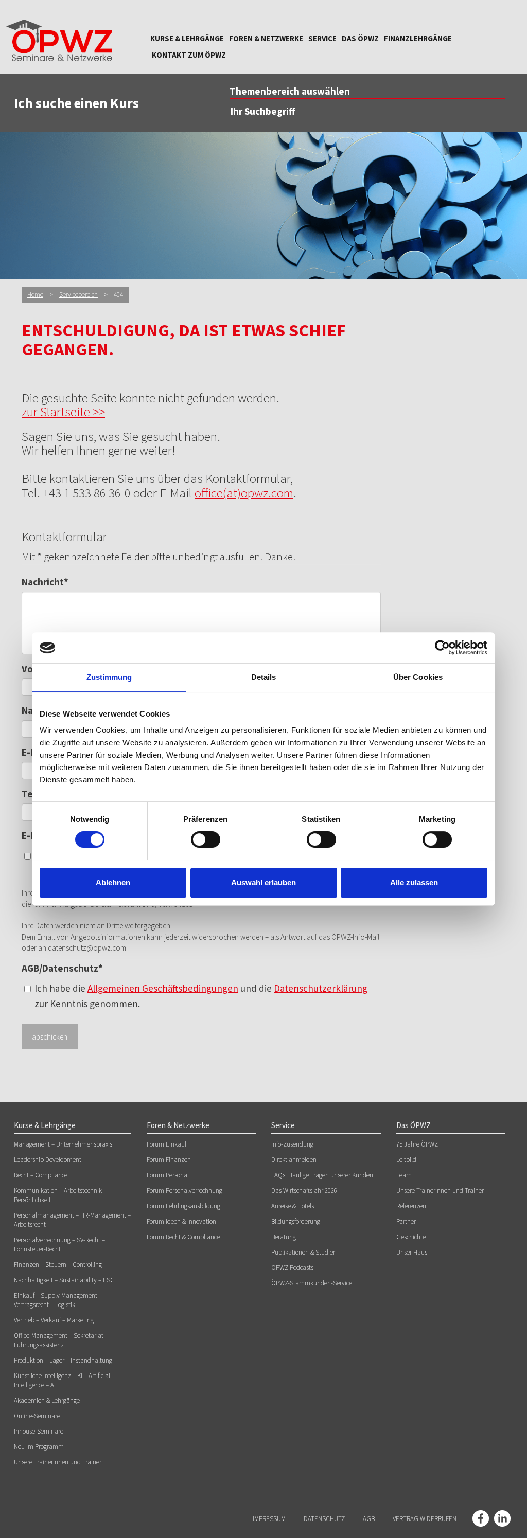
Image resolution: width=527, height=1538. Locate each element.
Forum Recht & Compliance (183, 1236)
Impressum (269, 1518)
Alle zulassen (414, 882)
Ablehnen (113, 882)
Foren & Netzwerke (266, 38)
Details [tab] (263, 677)
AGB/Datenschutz (62, 968)
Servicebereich (78, 294)
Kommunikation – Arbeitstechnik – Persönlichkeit (60, 1195)
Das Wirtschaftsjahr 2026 (304, 1190)
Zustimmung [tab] (109, 677)
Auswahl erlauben (263, 882)
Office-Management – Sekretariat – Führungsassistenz (61, 1340)
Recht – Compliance (40, 1175)
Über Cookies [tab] (418, 677)
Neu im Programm (39, 1446)
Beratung (283, 1236)
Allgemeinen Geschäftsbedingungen (162, 988)
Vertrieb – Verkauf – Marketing (54, 1320)
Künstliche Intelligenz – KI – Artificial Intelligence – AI (62, 1380)
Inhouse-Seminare (38, 1431)
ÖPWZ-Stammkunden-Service (311, 1283)
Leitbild (406, 1159)
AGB (369, 1518)
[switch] (205, 839)
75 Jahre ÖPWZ (417, 1144)
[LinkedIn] (502, 1518)
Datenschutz (324, 1518)
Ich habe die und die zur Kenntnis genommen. (200, 996)
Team (404, 1175)
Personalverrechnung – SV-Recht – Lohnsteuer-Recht (59, 1245)
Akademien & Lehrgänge (47, 1400)
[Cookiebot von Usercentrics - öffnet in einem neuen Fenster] (442, 647)
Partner (406, 1221)
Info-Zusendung (292, 1144)
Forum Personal (168, 1175)
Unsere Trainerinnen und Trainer (57, 1462)
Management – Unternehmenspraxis (63, 1144)
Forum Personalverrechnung (184, 1190)
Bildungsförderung (295, 1221)
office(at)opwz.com (244, 493)
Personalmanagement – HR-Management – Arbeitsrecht (72, 1220)
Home (35, 294)
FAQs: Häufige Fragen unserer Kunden (322, 1175)
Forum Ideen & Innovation (181, 1221)
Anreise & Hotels (292, 1206)
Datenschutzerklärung (320, 988)
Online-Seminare (37, 1415)
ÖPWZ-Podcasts (292, 1267)
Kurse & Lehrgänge (187, 38)
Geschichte (411, 1236)
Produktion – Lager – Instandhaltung (63, 1360)
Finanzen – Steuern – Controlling (58, 1264)
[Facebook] (480, 1518)
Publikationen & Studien (304, 1252)
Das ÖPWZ (360, 38)
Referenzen (411, 1206)
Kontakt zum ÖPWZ (189, 55)
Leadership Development (47, 1159)
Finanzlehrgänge (418, 38)
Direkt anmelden (294, 1159)
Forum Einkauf (166, 1144)
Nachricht (45, 582)
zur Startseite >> (63, 411)
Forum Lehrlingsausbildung (183, 1206)
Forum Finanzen (169, 1159)
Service (322, 38)
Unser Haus (411, 1252)
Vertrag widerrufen (424, 1518)
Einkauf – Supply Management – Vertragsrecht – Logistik (58, 1300)
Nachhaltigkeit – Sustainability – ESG (64, 1280)
